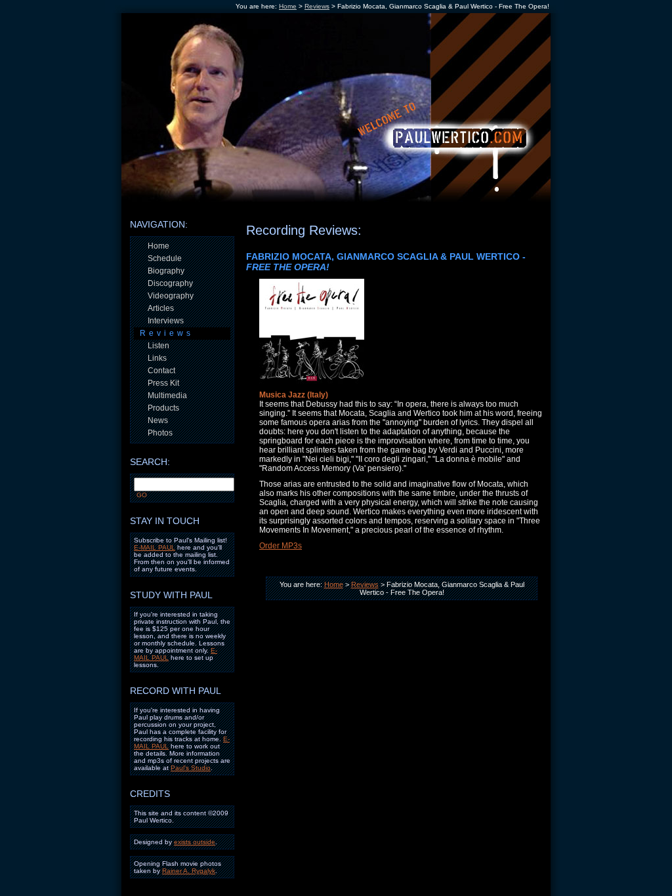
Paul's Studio (191, 767)
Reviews (316, 6)
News (158, 420)
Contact (161, 370)
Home (288, 6)
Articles (161, 308)
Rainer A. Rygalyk (188, 870)
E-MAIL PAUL (154, 547)
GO (141, 495)
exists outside (194, 841)
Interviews (166, 320)
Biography (166, 270)
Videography (171, 295)
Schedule (165, 258)
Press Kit (163, 383)
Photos (160, 433)
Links (157, 358)
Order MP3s (280, 545)
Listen (158, 345)
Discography (170, 283)
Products (163, 408)
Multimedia (167, 395)
